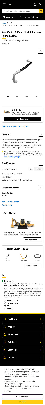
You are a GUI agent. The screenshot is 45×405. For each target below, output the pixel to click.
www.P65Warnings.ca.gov (12, 157)
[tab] (7, 96)
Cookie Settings (22, 396)
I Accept (22, 402)
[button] (15, 126)
